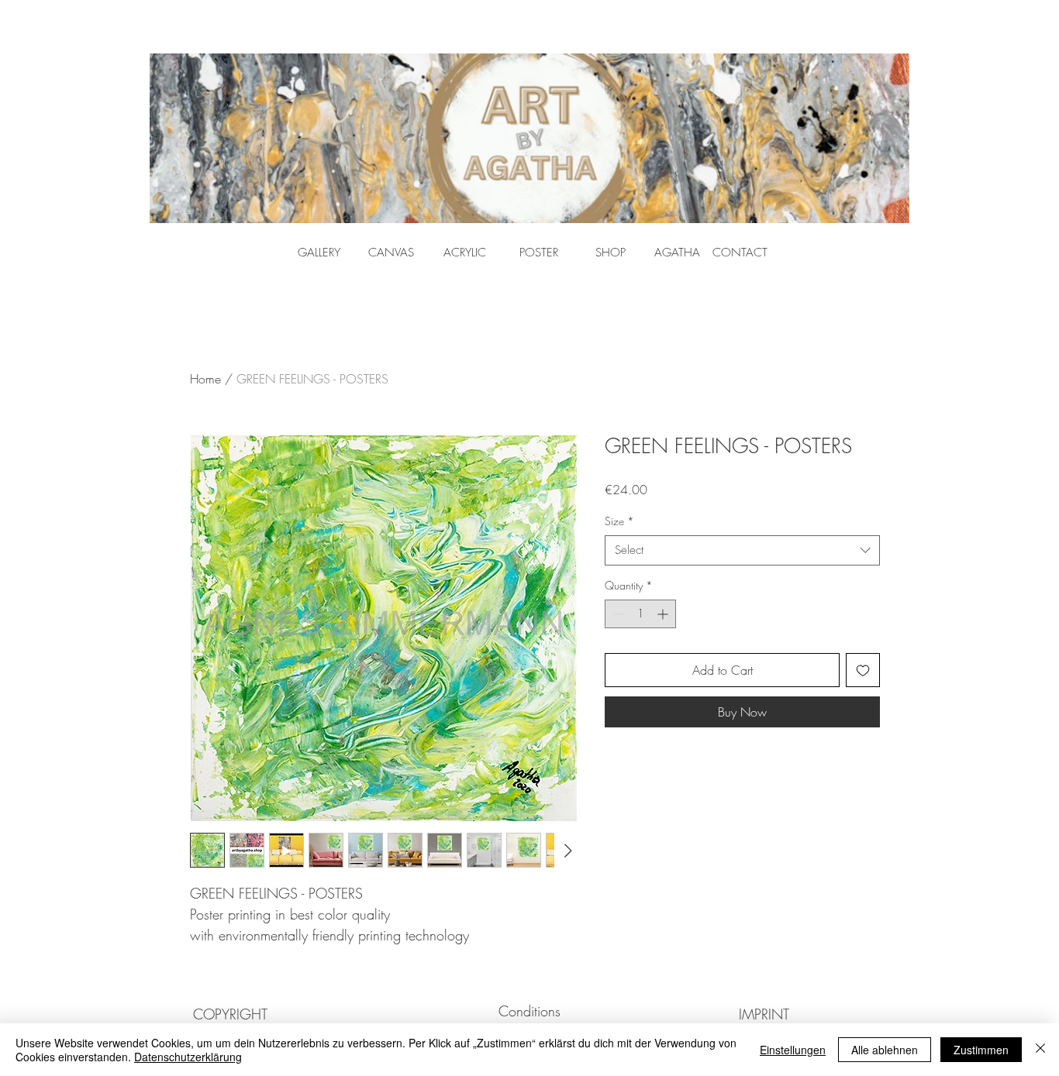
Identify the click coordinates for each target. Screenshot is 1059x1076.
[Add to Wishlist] (863, 670)
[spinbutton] (640, 613)
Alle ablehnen (884, 1049)
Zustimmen (981, 1049)
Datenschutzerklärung (188, 1056)
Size (619, 521)
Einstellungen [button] (793, 1049)
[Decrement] (616, 613)
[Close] (1040, 1050)
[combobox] (742, 550)
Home (205, 378)
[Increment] (664, 613)
